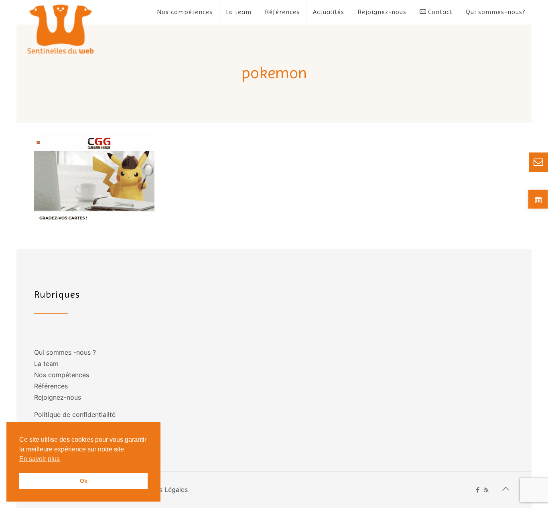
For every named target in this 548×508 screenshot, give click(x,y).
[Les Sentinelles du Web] (60, 28)
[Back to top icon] (505, 488)
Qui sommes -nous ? (65, 352)
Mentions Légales (161, 490)
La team (46, 364)
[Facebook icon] (478, 490)
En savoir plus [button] (39, 458)
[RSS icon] (486, 490)
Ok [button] (83, 481)
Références (51, 386)
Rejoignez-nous (57, 397)
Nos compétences (61, 375)
